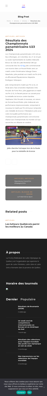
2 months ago (22, 349)
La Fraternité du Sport (25, 197)
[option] (23, 223)
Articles (16, 21)
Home (9, 21)
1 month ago (22, 332)
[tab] (12, 299)
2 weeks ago (22, 312)
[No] (44, 387)
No (29, 392)
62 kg (22, 66)
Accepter (21, 392)
